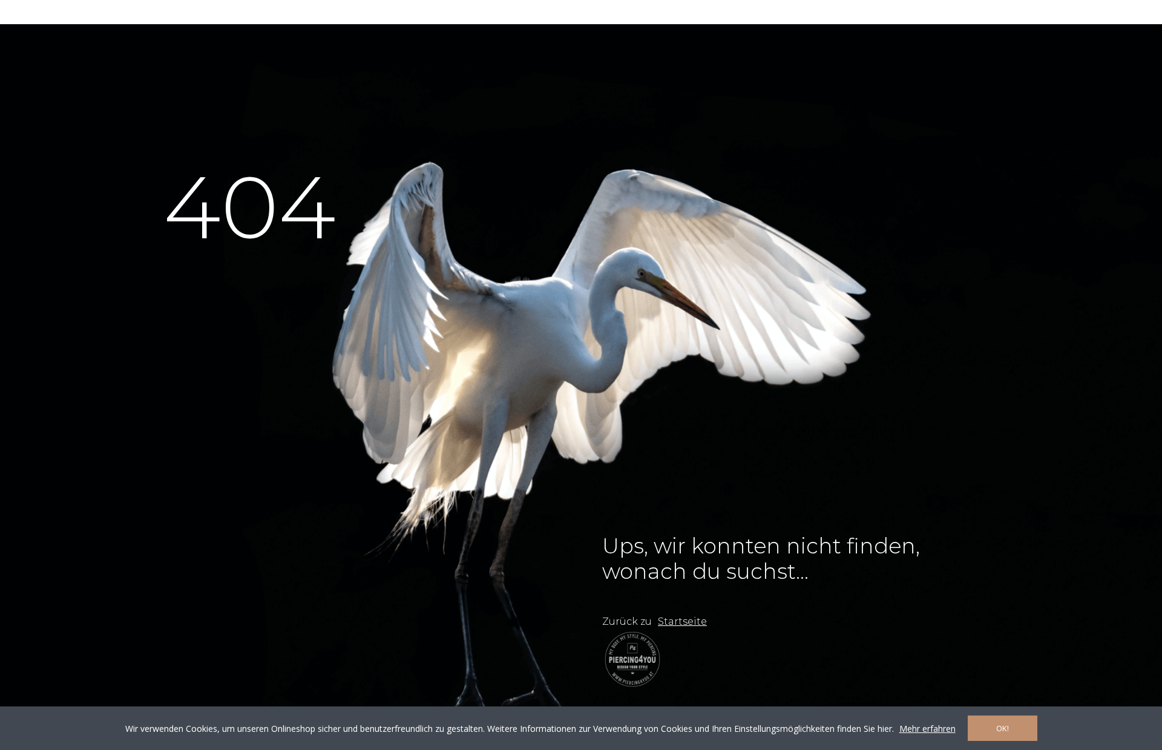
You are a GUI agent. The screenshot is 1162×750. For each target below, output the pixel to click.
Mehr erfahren (927, 728)
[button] (682, 622)
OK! (1002, 728)
